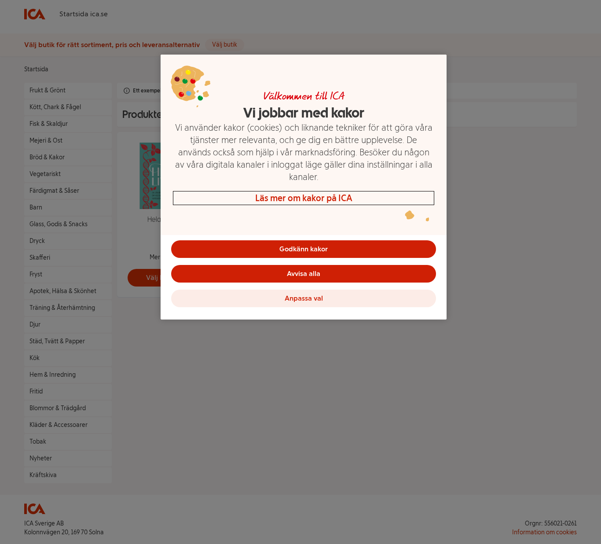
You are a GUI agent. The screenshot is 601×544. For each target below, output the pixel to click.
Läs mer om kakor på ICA (303, 198)
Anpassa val (304, 298)
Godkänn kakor (303, 249)
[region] (304, 187)
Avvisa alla (303, 273)
